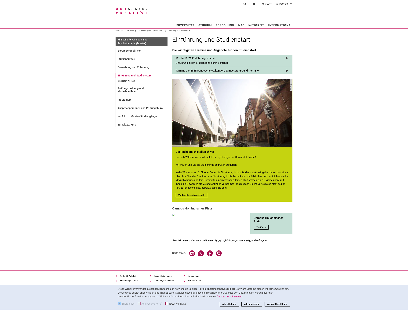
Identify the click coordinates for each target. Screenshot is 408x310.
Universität (184, 25)
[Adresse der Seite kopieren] (219, 255)
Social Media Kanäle (163, 276)
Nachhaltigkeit (251, 25)
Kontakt (267, 4)
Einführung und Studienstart (179, 31)
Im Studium (124, 99)
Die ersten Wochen (126, 81)
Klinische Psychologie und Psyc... (151, 31)
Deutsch (285, 4)
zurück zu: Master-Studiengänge (137, 116)
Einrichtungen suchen (129, 280)
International (280, 25)
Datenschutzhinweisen (229, 296)
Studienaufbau (126, 59)
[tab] (232, 61)
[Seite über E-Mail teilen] (192, 255)
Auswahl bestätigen (277, 304)
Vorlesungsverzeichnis (164, 280)
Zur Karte (262, 227)
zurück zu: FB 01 (128, 124)
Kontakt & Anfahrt (128, 276)
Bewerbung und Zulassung (133, 67)
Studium (205, 25)
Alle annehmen (251, 304)
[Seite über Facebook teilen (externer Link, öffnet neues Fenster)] (210, 255)
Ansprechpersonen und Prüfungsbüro (140, 108)
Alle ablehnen (229, 304)
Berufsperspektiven (129, 50)
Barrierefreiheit (194, 280)
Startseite (120, 31)
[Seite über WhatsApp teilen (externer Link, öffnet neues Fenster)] (201, 255)
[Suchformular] (244, 4)
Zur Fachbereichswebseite (193, 195)
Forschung (225, 25)
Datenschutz (193, 276)
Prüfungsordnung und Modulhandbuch (131, 90)
